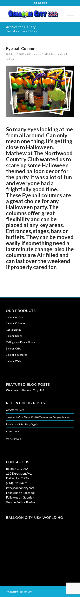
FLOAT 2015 (12, 431)
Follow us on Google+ (20, 497)
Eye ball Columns (21, 48)
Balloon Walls (13, 361)
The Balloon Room (15, 409)
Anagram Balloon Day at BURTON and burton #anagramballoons (38, 417)
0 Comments (34, 54)
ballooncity (11, 59)
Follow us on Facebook (20, 492)
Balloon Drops (14, 335)
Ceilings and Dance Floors (20, 342)
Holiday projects (54, 54)
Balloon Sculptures (16, 354)
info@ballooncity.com (20, 488)
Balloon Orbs (13, 348)
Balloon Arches (14, 317)
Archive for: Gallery (21, 27)
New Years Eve (13, 438)
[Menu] (68, 14)
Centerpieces (13, 329)
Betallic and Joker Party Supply (22, 424)
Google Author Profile (20, 502)
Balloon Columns (15, 323)
